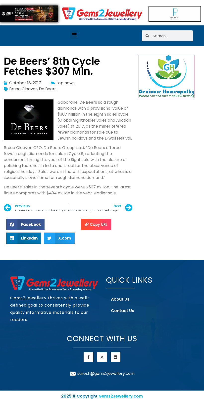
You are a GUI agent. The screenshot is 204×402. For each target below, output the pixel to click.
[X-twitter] (102, 357)
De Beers (47, 89)
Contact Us (122, 311)
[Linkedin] (115, 357)
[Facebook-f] (88, 357)
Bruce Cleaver (23, 89)
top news (65, 83)
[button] (74, 34)
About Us (120, 299)
